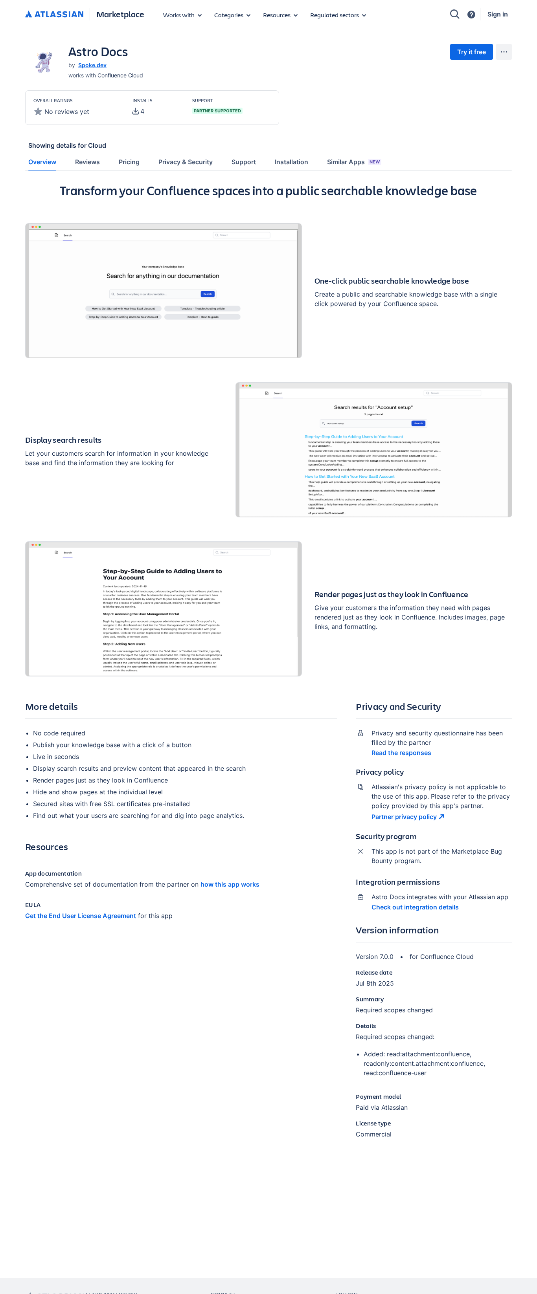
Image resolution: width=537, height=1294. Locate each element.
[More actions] (504, 52)
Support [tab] (244, 162)
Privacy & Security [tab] (185, 162)
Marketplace (120, 14)
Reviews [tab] (87, 162)
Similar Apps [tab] (353, 162)
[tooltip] (138, 111)
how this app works (229, 884)
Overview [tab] (42, 162)
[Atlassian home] (54, 14)
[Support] (471, 14)
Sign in (497, 14)
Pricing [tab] (129, 162)
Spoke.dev (92, 65)
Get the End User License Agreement (80, 916)
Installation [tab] (291, 162)
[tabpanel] (268, 667)
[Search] (455, 14)
